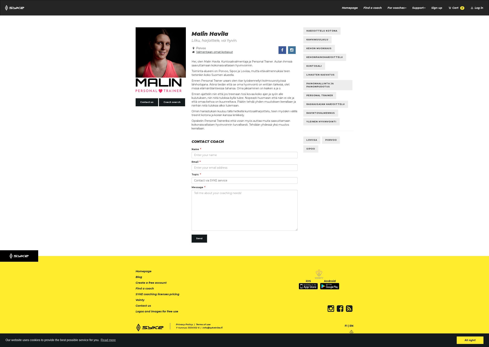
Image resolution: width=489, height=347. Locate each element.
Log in (478, 8)
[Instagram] (331, 308)
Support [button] (418, 8)
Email (195, 161)
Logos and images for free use (157, 311)
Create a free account (151, 282)
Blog (139, 277)
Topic (195, 174)
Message (197, 187)
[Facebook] (340, 308)
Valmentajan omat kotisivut (214, 52)
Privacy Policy (184, 324)
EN (351, 325)
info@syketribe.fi (212, 327)
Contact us (146, 102)
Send (199, 238)
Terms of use (203, 324)
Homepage (350, 8)
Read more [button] (108, 340)
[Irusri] (351, 331)
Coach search (172, 102)
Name (195, 149)
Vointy (140, 300)
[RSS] (349, 308)
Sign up (436, 8)
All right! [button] (470, 340)
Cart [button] (457, 8)
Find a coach (373, 8)
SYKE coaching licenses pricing (157, 294)
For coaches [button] (396, 8)
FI (346, 325)
